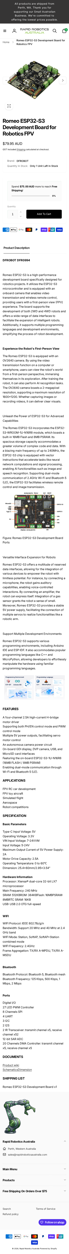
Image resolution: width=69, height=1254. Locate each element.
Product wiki (11, 1065)
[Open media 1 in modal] (34, 80)
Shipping (21, 149)
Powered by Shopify (48, 1248)
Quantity (11, 206)
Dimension (25, 1069)
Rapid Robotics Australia (29, 1248)
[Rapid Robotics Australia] (19, 1134)
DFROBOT (22, 160)
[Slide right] (62, 80)
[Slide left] (6, 80)
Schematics (10, 1069)
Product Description (17, 248)
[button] (5, 31)
